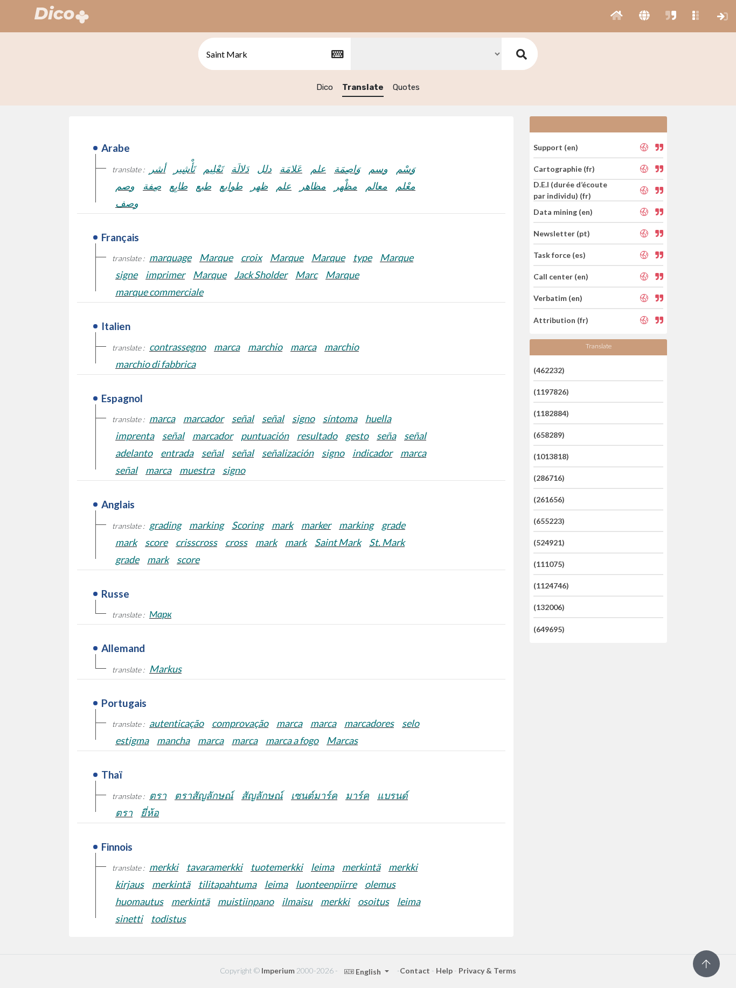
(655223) (549, 520)
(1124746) (551, 585)
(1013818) (551, 456)
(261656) (549, 499)
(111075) (549, 564)
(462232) (549, 369)
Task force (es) (559, 255)
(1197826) (551, 391)
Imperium (278, 970)
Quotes (406, 87)
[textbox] (273, 54)
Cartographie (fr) (564, 168)
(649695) (549, 628)
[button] (616, 16)
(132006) (549, 607)
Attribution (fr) (560, 319)
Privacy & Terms (487, 970)
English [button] (368, 971)
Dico (324, 87)
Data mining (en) (563, 211)
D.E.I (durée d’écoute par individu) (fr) (570, 190)
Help (444, 970)
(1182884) (551, 413)
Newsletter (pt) (561, 233)
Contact (415, 970)
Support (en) (555, 146)
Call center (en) (560, 276)
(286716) (549, 477)
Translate (363, 87)
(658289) (549, 434)
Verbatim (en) (557, 298)
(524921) (549, 542)
